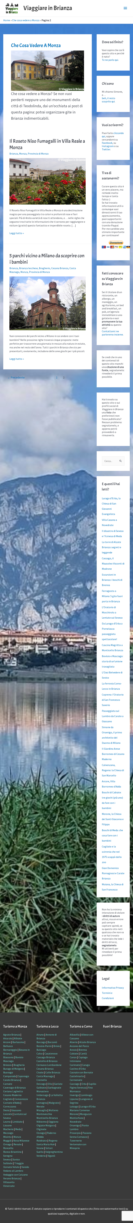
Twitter (106, 149)
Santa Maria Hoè (45, 1144)
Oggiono (53, 1121)
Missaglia (41, 1110)
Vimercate (9, 1185)
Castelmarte (77, 1076)
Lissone (7, 1125)
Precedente (16, 377)
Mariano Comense (80, 1110)
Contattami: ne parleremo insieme (112, 333)
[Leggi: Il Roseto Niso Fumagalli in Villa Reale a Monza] (47, 181)
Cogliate (8, 1099)
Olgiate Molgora (45, 1125)
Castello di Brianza (46, 1061)
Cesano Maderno (12, 1095)
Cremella (41, 1080)
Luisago (74, 1106)
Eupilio (92, 1083)
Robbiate (41, 1140)
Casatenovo (51, 1053)
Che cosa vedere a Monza (25, 20)
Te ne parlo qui (110, 59)
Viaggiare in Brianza (47, 8)
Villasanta (8, 1182)
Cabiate (74, 1053)
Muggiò (7, 1140)
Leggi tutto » (16, 233)
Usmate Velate (11, 1167)
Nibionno (41, 1121)
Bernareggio (10, 1049)
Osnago (40, 1132)
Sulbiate (7, 1163)
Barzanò (52, 1042)
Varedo (25, 1167)
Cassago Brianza (45, 1057)
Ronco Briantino (12, 1151)
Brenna (83, 1049)
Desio (6, 1110)
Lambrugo (86, 1095)
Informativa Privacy (113, 987)
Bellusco (8, 1046)
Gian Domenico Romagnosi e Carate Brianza (113, 873)
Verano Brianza (11, 1178)
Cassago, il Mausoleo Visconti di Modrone (113, 563)
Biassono (8, 1057)
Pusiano (87, 1132)
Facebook (107, 142)
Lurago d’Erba (88, 1106)
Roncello (8, 1148)
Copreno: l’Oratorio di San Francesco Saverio (113, 700)
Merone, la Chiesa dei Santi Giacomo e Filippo (113, 819)
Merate (40, 1106)
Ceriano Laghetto (13, 1091)
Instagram (108, 146)
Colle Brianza (52, 1072)
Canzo (73, 1057)
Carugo (86, 1065)
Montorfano (76, 1117)
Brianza (13, 153)
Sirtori (49, 1148)
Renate (17, 1144)
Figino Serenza (78, 1087)
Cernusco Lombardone (48, 1065)
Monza (23, 153)
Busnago (8, 1072)
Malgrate (54, 1102)
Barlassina (18, 1042)
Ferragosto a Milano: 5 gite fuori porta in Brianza (112, 596)
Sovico (16, 1159)
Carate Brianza (11, 1080)
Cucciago (75, 1083)
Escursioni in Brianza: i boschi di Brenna (112, 580)
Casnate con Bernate (81, 1072)
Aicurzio (7, 1038)
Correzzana (9, 1106)
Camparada (9, 1076)
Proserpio (75, 1132)
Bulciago (41, 1049)
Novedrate (75, 1121)
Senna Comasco (78, 1136)
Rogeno (53, 1140)
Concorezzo (21, 1099)
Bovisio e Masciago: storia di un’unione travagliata (112, 661)
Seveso (7, 1159)
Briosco (7, 1065)
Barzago (41, 1042)
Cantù (83, 1053)
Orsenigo (75, 1125)
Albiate (18, 1038)
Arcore (7, 1042)
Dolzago (41, 1083)
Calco (39, 1053)
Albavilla (74, 1034)
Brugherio (44, 268)
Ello (50, 1083)
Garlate (58, 1083)
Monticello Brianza (47, 1117)
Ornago (7, 1144)
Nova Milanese (21, 1140)
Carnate (7, 1083)
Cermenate (76, 1080)
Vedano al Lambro (13, 1170)
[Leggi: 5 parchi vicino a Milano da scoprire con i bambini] (47, 303)
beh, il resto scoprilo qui (108, 99)
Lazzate (7, 1114)
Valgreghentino (54, 1151)
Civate (39, 1072)
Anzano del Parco (79, 1046)
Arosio (73, 1049)
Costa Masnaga (44, 1076)
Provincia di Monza (38, 153)
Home (6, 20)
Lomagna (41, 1102)
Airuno (40, 1034)
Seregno (7, 1155)
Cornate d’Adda (11, 1102)
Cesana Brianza (59, 268)
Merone (74, 1114)
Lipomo (74, 1099)
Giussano (16, 1110)
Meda (18, 1129)
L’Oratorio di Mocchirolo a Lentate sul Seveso (112, 612)
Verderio (41, 1155)
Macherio (8, 1129)
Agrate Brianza (11, 1034)
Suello (39, 1151)
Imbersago (42, 1095)
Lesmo (7, 1121)
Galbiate (41, 1087)
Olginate (41, 1129)
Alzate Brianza (87, 1042)
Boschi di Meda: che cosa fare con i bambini (112, 835)
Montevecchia (44, 1114)
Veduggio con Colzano (15, 1174)
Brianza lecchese (28, 268)
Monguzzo (86, 1114)
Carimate (75, 1065)
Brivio (56, 1046)
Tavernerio (76, 1140)
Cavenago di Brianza (14, 1087)
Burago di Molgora (13, 1068)
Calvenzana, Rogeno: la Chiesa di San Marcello (113, 770)
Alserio (74, 1042)
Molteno (53, 1110)
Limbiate (17, 1121)
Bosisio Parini (44, 1046)
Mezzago (8, 1132)
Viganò (51, 1155)
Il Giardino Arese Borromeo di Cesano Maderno (113, 754)
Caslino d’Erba (78, 1068)
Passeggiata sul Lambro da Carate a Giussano (112, 716)
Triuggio (19, 1163)
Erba (84, 1083)
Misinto (7, 1136)
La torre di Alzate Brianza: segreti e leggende (111, 547)
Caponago (23, 1076)
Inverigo (74, 1095)
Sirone (40, 1148)
